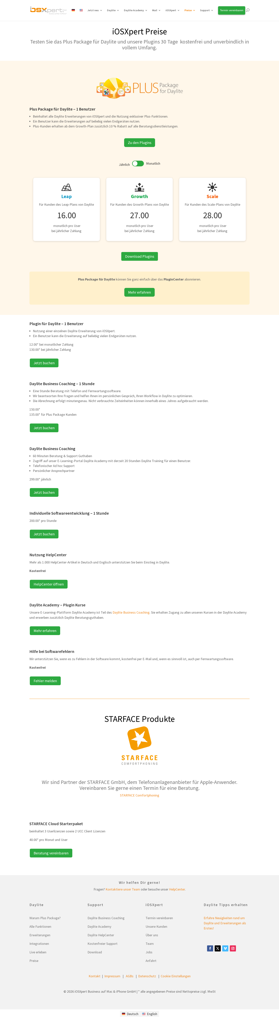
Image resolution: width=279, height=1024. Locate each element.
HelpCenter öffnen (49, 584)
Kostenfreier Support (102, 943)
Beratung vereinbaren (51, 853)
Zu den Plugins (139, 142)
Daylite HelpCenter (100, 935)
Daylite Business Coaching (131, 612)
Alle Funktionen (40, 926)
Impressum (112, 976)
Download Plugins (139, 256)
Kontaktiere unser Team (123, 889)
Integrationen (39, 943)
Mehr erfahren (139, 292)
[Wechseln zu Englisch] (81, 14)
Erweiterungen (39, 935)
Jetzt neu (93, 10)
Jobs (149, 952)
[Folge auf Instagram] (233, 948)
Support (205, 10)
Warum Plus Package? (45, 918)
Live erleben (37, 952)
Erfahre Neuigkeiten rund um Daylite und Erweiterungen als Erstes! (225, 923)
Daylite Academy (134, 10)
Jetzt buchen (44, 362)
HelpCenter (177, 889)
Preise (33, 960)
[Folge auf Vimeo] (225, 948)
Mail (154, 10)
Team (150, 943)
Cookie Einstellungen (176, 976)
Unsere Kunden (156, 926)
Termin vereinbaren (159, 918)
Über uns (152, 935)
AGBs (129, 976)
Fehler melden (45, 680)
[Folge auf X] (218, 948)
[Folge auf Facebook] (210, 948)
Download (94, 952)
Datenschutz (147, 976)
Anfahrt (151, 960)
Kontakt (94, 976)
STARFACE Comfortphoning (139, 795)
